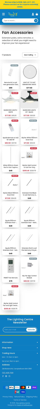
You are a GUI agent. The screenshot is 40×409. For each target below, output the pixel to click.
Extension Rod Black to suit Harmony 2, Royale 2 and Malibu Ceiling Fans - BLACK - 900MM (29, 187)
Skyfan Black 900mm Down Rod (10, 187)
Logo (13, 14)
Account (33, 14)
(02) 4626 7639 (7, 373)
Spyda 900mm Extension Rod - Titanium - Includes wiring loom (10, 214)
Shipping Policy (31, 397)
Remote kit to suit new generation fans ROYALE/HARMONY (10, 76)
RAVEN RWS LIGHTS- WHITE (10, 104)
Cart (37, 14)
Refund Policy (19, 397)
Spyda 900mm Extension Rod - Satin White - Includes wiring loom (10, 242)
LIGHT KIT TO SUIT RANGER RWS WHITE (29, 76)
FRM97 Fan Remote (10, 270)
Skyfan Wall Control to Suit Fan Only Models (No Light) (29, 159)
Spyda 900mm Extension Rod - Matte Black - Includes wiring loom (29, 214)
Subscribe (31, 329)
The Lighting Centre (23, 403)
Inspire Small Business (24, 405)
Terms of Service (20, 400)
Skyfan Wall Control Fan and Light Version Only (10, 297)
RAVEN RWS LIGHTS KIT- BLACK (29, 104)
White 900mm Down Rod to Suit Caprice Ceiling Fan (10, 159)
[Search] (36, 20)
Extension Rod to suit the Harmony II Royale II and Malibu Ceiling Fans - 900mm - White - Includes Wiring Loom (29, 242)
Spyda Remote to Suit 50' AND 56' (10, 132)
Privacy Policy (8, 397)
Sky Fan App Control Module (29, 270)
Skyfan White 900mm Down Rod (29, 132)
